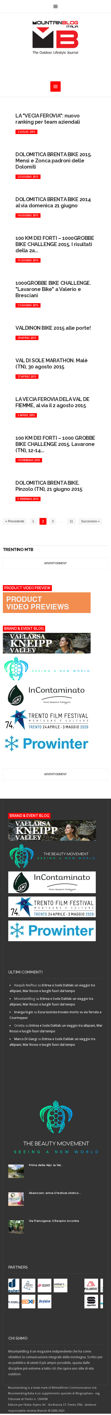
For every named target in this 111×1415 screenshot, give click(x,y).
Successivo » (90, 521)
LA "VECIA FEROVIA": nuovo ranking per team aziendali (47, 119)
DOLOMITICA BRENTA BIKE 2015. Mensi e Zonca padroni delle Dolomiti (53, 160)
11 (71, 521)
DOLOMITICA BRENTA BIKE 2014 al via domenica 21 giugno (53, 202)
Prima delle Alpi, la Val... (46, 1165)
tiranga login (23, 1012)
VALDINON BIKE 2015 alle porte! (53, 328)
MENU (55, 6)
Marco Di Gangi (25, 1039)
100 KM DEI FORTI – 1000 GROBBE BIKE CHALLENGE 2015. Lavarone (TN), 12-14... (55, 444)
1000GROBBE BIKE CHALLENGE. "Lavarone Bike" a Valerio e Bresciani (53, 289)
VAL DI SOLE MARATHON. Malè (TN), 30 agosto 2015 (51, 363)
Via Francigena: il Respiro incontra (54, 1221)
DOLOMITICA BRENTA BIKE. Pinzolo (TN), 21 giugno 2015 (48, 486)
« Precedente (14, 521)
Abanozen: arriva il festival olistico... (55, 1193)
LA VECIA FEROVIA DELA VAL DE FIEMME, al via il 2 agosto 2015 (52, 402)
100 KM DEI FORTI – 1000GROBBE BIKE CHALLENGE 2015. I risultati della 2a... (54, 244)
